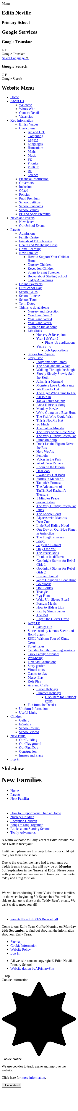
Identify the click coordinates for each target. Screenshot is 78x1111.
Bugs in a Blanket (48, 545)
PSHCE (33, 167)
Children (16, 716)
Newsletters (27, 222)
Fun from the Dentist (42, 705)
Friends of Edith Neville (35, 241)
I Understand (11, 1085)
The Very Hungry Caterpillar (56, 436)
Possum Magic (46, 603)
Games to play (37, 673)
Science (33, 175)
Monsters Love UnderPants (55, 385)
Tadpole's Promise (48, 483)
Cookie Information (23, 945)
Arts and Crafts (38, 685)
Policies (24, 194)
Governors (26, 183)
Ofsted (23, 190)
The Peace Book (47, 553)
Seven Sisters (45, 502)
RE (30, 171)
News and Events (22, 218)
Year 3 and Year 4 (40, 319)
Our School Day (30, 288)
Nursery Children (40, 264)
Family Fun (44, 627)
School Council (29, 728)
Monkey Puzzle (47, 409)
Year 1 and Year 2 (40, 315)
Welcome (25, 105)
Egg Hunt (43, 595)
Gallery (24, 720)
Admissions (27, 233)
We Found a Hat (47, 389)
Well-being (35, 658)
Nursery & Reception (51, 335)
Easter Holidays (47, 689)
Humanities (35, 148)
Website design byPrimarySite (32, 968)
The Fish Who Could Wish (54, 416)
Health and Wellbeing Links (38, 245)
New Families (28, 253)
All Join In (43, 397)
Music (32, 155)
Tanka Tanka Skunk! (50, 401)
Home (14, 97)
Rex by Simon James (50, 611)
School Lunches (30, 296)
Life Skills (35, 331)
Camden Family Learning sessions (51, 650)
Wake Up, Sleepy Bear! (52, 599)
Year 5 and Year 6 (40, 323)
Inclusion (25, 186)
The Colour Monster (50, 428)
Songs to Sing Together (44, 272)
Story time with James (51, 362)
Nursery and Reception (43, 311)
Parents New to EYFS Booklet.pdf (34, 919)
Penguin (42, 455)
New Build (18, 736)
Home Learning (30, 249)
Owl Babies (44, 588)
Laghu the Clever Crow (52, 619)
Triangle (42, 592)
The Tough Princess (50, 537)
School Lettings (30, 202)
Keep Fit (34, 623)
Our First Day (28, 747)
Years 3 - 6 (43, 346)
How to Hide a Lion (50, 607)
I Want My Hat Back (50, 475)
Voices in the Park (48, 459)
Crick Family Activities (43, 654)
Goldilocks (43, 584)
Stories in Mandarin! (50, 479)
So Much (42, 424)
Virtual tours (36, 669)
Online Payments (30, 284)
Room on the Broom (50, 467)
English (33, 140)
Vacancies (26, 116)
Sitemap (15, 942)
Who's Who (27, 109)
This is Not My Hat (49, 420)
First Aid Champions (42, 662)
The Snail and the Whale (53, 366)
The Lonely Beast (48, 514)
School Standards (31, 206)
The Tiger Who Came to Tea (56, 393)
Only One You (46, 549)
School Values (29, 210)
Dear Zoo (43, 471)
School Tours (28, 299)
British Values (28, 124)
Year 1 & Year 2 (47, 338)
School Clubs (28, 292)
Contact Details (29, 112)
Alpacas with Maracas (51, 518)
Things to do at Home (34, 307)
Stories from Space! (41, 354)
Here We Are (45, 451)
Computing (35, 136)
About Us (17, 101)
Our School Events (32, 225)
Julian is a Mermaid (49, 381)
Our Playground (30, 743)
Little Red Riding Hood (52, 525)
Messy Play (36, 677)
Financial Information (34, 179)
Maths (32, 151)
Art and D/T (36, 132)
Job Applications (56, 350)
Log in (15, 759)
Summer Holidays (48, 693)
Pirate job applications (60, 342)
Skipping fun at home (42, 327)
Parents (15, 229)
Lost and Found (47, 576)
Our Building (28, 740)
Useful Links (28, 712)
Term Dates (27, 303)
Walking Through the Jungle (55, 370)
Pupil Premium (29, 198)
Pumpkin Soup (46, 440)
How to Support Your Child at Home (35, 813)
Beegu (40, 541)
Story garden (36, 666)
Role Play (34, 681)
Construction (28, 751)
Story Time (35, 358)
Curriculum (27, 128)
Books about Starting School (47, 276)
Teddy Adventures (40, 280)
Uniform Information (33, 708)
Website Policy (20, 949)
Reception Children (41, 268)
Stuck (40, 510)
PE (30, 159)
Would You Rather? (49, 463)
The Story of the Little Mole (55, 432)
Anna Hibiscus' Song (50, 405)
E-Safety (25, 724)
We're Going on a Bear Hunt (56, 412)
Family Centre (29, 237)
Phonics (33, 163)
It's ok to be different (50, 557)
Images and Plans (31, 755)
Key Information (21, 120)
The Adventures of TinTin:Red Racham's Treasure (51, 490)
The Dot (42, 615)
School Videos (29, 732)
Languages (35, 144)
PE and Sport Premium (34, 214)
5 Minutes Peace (47, 498)
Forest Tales (36, 646)
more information (33, 1077)
